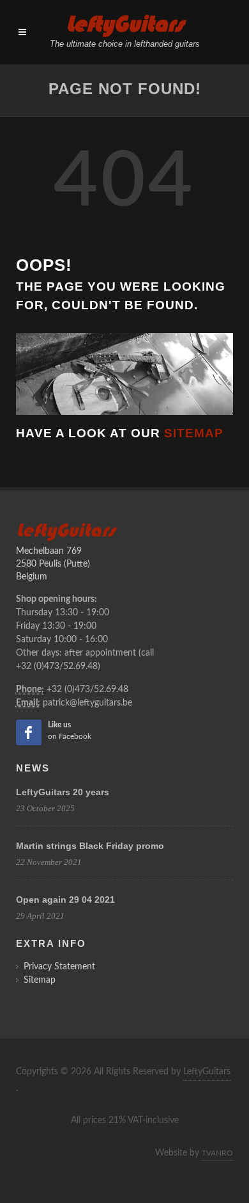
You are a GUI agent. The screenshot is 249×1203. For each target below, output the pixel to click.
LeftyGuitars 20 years (62, 792)
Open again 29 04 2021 (65, 899)
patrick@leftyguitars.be (87, 702)
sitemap (193, 433)
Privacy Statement (59, 966)
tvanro (217, 1153)
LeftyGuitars (206, 1071)
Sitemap (40, 980)
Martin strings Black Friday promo (90, 846)
